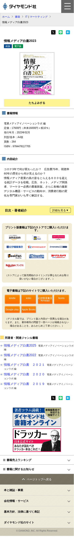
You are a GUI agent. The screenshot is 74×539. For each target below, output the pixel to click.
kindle (12, 298)
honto (61, 298)
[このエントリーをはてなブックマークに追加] (68, 33)
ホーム (6, 16)
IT (26, 16)
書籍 (17, 16)
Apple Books (28, 309)
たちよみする (37, 102)
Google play (12, 309)
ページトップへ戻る (39, 479)
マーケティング (39, 16)
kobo (28, 298)
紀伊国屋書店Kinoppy (45, 299)
